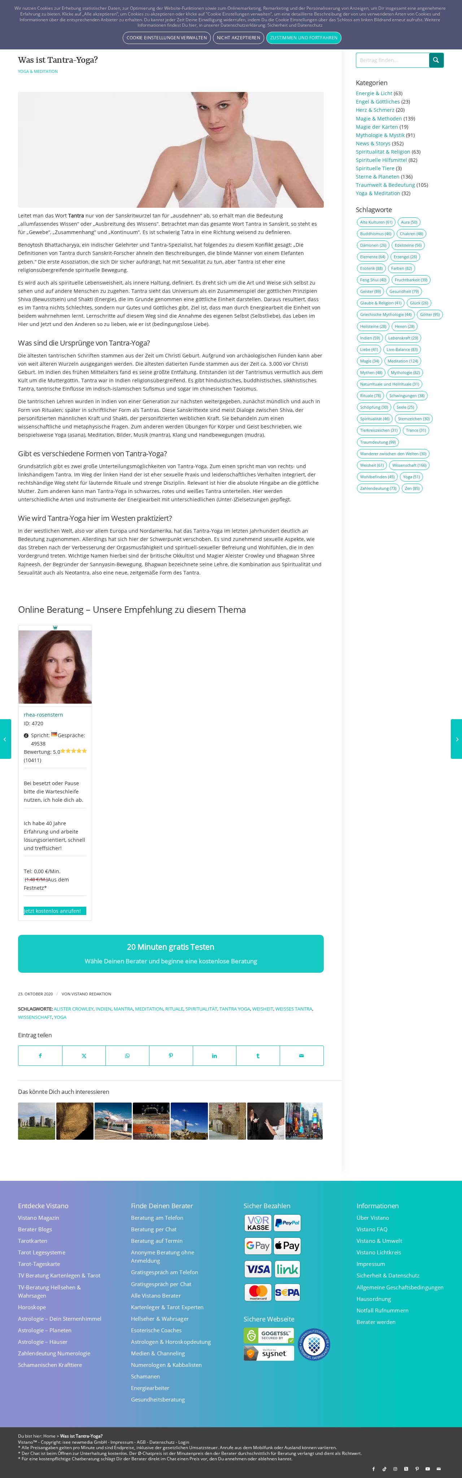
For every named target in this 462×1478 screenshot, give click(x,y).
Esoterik (371, 268)
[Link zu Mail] (438, 1469)
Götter (430, 314)
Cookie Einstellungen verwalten (167, 38)
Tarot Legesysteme (41, 1252)
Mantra (123, 1009)
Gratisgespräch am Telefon (165, 1272)
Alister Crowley (73, 1009)
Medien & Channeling (158, 1353)
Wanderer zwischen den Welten (393, 453)
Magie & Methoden (379, 118)
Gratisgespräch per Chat (161, 1284)
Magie (369, 361)
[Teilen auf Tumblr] (258, 1055)
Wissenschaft (35, 1017)
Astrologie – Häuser (42, 1341)
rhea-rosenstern (43, 714)
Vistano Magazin (39, 1217)
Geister (370, 291)
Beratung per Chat (154, 1229)
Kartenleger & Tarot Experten (167, 1307)
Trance (416, 430)
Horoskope (32, 1307)
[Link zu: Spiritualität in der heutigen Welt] (36, 1121)
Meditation (149, 1009)
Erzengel (405, 256)
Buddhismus (375, 233)
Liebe (369, 349)
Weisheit (262, 1009)
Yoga (60, 1017)
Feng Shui (373, 279)
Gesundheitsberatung (158, 1399)
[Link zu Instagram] (395, 1469)
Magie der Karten (377, 126)
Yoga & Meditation (38, 71)
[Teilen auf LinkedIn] (214, 1055)
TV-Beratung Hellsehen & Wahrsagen (49, 1291)
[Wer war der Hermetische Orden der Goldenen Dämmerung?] (5, 739)
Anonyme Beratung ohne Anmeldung (162, 1256)
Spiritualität (201, 1009)
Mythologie (405, 372)
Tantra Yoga (234, 1009)
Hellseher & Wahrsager (160, 1318)
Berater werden (376, 1322)
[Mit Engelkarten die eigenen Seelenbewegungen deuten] (456, 739)
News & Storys (373, 143)
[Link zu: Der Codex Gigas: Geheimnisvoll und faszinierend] (151, 1121)
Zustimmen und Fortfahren (303, 38)
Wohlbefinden (377, 476)
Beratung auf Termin (157, 1240)
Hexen (404, 326)
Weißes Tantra (293, 1009)
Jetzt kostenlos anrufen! (52, 910)
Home (49, 1436)
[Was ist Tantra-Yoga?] (171, 150)
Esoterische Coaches (156, 1330)
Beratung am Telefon (157, 1217)
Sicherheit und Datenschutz (295, 25)
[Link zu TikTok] (384, 1469)
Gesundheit (404, 291)
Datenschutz (162, 1442)
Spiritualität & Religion (383, 151)
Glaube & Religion (380, 302)
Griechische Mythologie (385, 314)
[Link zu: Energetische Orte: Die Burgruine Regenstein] (227, 1121)
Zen (412, 488)
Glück (419, 302)
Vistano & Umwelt (379, 1240)
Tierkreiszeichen (378, 430)
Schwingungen (406, 395)
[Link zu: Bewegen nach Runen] (113, 1121)
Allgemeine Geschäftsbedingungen (400, 1287)
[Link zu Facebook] (373, 1469)
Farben (401, 268)
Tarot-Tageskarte (39, 1264)
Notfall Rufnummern (383, 1310)
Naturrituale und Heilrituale (389, 384)
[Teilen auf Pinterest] (171, 1055)
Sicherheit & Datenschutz (388, 1275)
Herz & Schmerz (375, 109)
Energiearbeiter (150, 1388)
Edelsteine (408, 245)
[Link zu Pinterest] (416, 1469)
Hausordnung (374, 1299)
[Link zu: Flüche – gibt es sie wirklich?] (265, 1121)
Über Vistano (373, 1217)
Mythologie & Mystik (380, 135)
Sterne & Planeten (378, 176)
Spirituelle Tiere (375, 168)
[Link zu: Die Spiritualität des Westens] (304, 1121)
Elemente (372, 256)
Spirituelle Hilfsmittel (381, 160)
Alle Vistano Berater (156, 1295)
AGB (141, 1442)
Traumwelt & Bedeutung (385, 184)
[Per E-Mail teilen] (301, 1055)
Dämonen (373, 245)
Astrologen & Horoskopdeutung (171, 1341)
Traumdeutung (378, 442)
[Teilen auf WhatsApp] (127, 1055)
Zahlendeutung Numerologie (54, 1353)
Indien (104, 1009)
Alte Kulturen (376, 222)
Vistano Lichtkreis (379, 1252)
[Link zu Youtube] (427, 1469)
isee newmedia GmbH (84, 1442)
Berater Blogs (35, 1229)
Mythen (371, 372)
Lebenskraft (403, 337)
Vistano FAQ (372, 1229)
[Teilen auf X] (84, 1055)
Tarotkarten (32, 1240)
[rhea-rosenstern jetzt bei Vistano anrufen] (55, 666)
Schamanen (145, 1376)
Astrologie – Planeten (44, 1330)
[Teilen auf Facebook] (40, 1055)
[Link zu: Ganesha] (74, 1121)
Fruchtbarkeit (411, 279)
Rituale (174, 1009)
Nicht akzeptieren (238, 38)
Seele (405, 407)
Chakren (411, 233)
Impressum (371, 1264)
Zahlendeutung (378, 488)
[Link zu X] (406, 1469)
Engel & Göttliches (378, 101)
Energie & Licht (374, 93)
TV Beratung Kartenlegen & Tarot (59, 1275)
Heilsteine (373, 326)
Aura (409, 222)
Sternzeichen (414, 418)
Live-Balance (402, 349)
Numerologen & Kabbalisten (166, 1365)
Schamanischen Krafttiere (50, 1365)
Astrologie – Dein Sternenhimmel (59, 1318)
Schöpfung (374, 407)
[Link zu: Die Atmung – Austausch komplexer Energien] (189, 1121)
